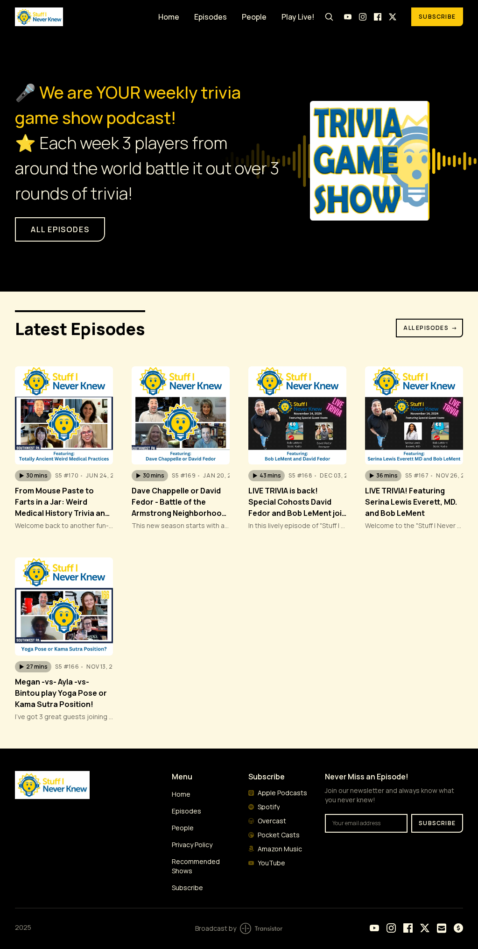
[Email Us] (441, 928)
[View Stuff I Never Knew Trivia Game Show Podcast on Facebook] (377, 17)
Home (168, 17)
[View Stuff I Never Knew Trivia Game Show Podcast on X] (392, 17)
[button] (33, 475)
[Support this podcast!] (458, 928)
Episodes (210, 17)
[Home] (81, 16)
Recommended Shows (196, 866)
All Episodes (430, 328)
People (254, 17)
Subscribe (437, 17)
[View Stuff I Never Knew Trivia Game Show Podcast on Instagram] (362, 17)
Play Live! (297, 17)
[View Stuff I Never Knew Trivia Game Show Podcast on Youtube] (347, 17)
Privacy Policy (192, 844)
